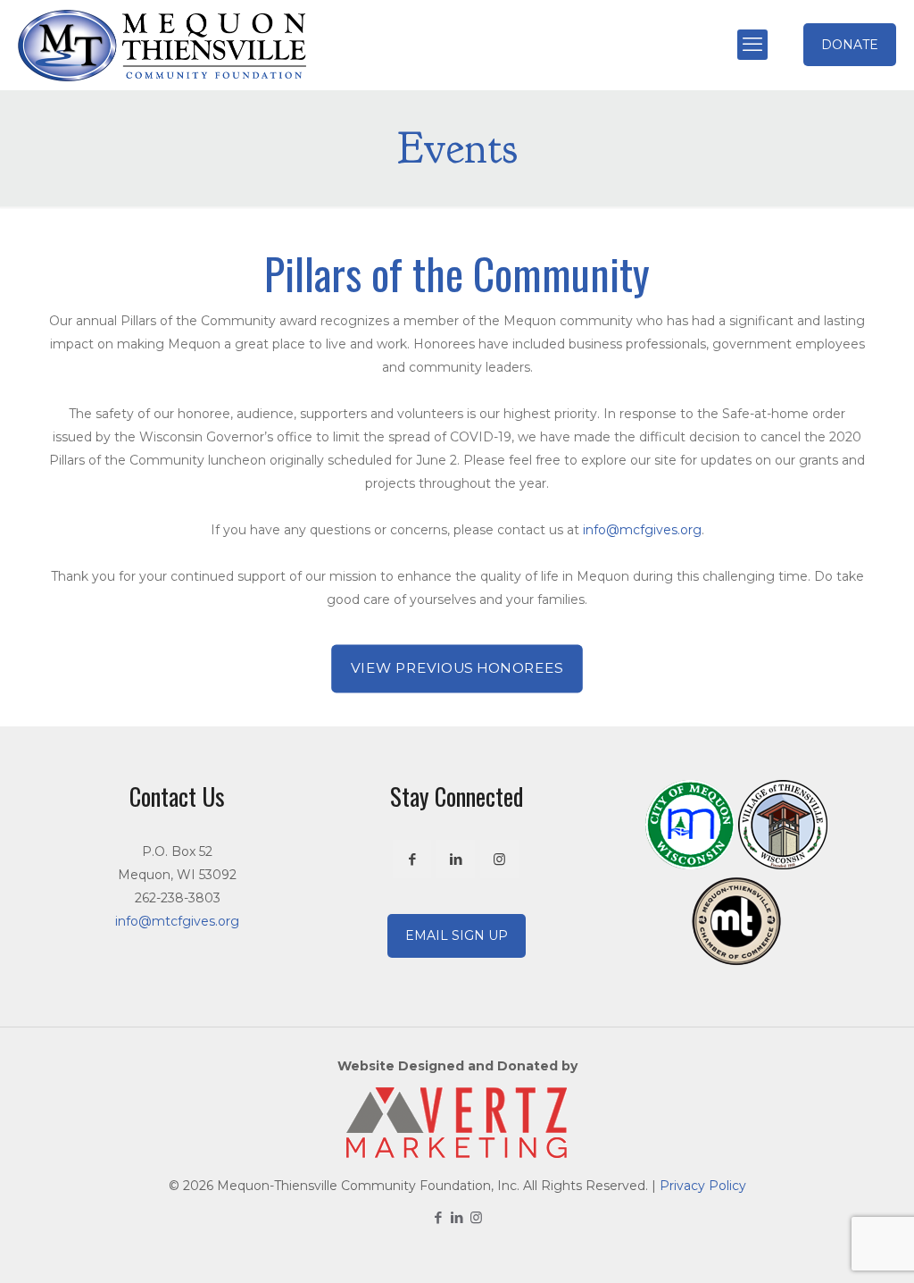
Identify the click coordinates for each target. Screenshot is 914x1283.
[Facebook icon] (438, 1217)
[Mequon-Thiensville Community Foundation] (162, 44)
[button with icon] (412, 859)
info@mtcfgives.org (177, 921)
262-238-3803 (177, 898)
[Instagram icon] (476, 1217)
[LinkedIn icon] (457, 1217)
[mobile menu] (752, 44)
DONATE (849, 45)
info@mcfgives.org (642, 530)
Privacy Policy (703, 1186)
